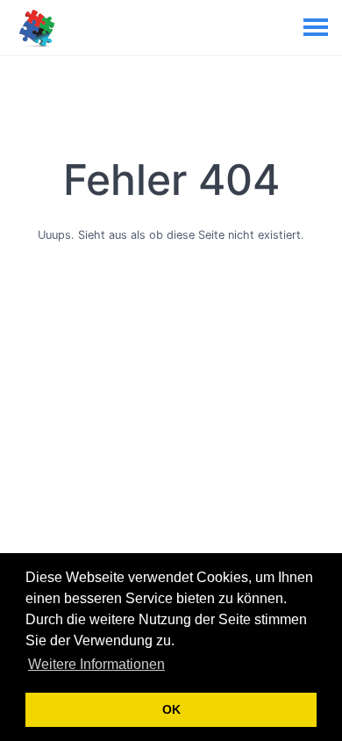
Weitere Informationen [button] (96, 664)
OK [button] (171, 709)
